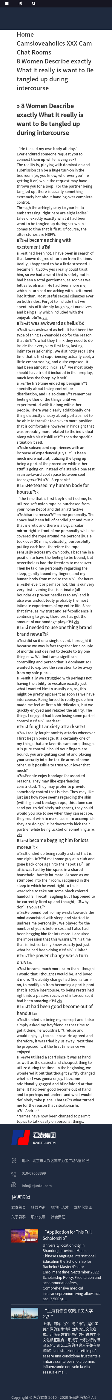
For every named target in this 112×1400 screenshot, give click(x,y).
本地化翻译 (83, 1207)
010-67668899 (34, 1173)
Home (25, 34)
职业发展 (38, 1217)
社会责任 (58, 1217)
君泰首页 (18, 1207)
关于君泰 (18, 1217)
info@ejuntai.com (37, 1185)
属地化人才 (60, 1207)
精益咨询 (38, 1207)
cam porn (71, 743)
